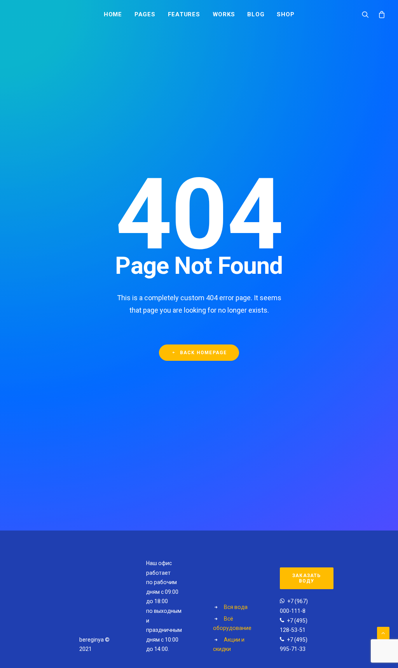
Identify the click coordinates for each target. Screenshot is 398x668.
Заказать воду (307, 578)
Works (224, 14)
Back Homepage (203, 352)
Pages (144, 14)
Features (184, 14)
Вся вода (236, 607)
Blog (255, 14)
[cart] (380, 14)
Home (113, 14)
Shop (285, 14)
